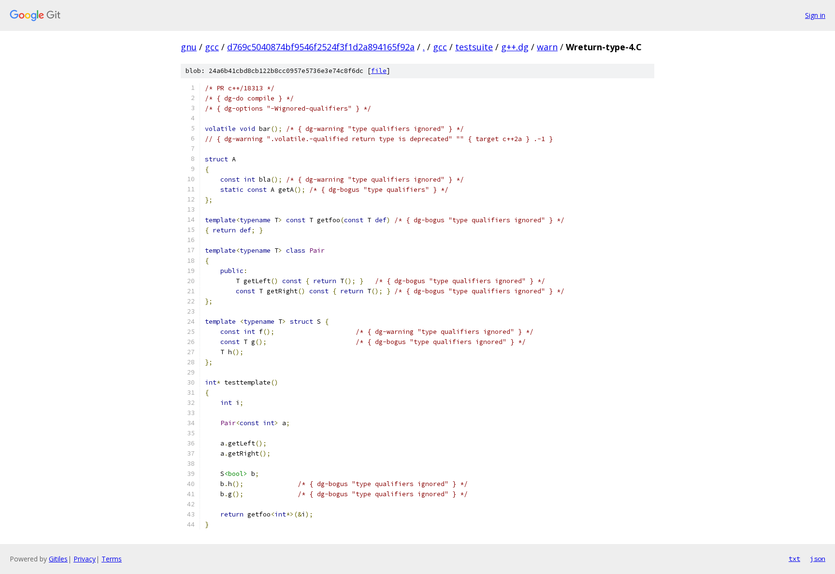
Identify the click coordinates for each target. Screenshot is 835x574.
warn (547, 47)
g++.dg (515, 47)
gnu (189, 47)
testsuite (474, 47)
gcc (212, 47)
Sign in (815, 15)
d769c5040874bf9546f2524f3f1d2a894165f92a (321, 47)
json (817, 558)
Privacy (84, 558)
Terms (111, 558)
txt (794, 558)
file (379, 71)
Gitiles (58, 558)
